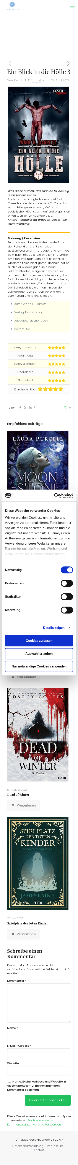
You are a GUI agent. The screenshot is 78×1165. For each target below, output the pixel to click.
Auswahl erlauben (39, 653)
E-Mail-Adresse (19, 1046)
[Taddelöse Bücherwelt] (12, 6)
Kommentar (16, 981)
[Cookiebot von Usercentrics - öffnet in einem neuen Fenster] (55, 495)
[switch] (67, 583)
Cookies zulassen (39, 640)
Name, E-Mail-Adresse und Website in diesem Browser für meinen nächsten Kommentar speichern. (36, 1085)
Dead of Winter (18, 795)
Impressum (55, 1146)
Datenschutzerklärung (27, 1146)
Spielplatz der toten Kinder (27, 923)
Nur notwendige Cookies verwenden (39, 666)
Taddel (36, 80)
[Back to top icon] (69, 1156)
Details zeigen (54, 627)
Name (12, 1028)
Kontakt (39, 1150)
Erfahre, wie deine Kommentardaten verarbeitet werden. (34, 1122)
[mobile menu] (72, 6)
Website (13, 1063)
